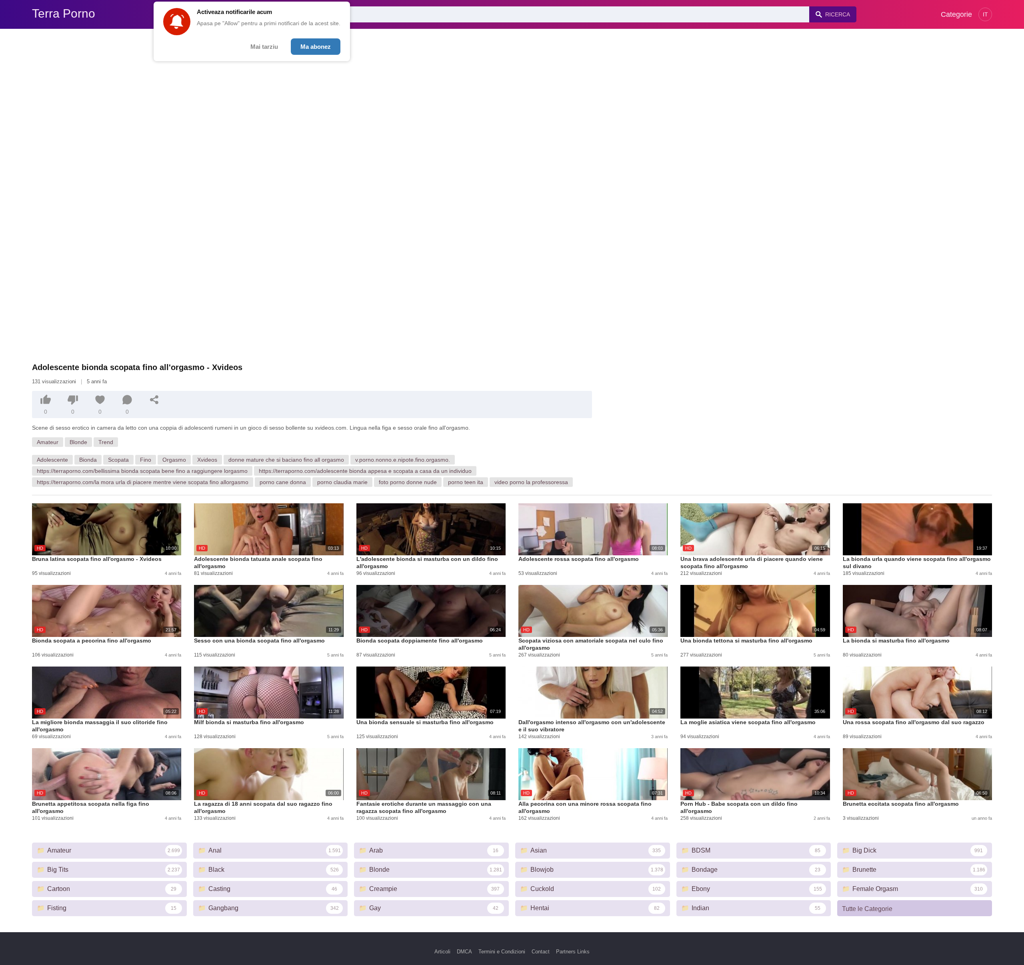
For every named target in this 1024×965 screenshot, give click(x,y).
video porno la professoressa (531, 482)
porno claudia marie (342, 482)
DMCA (464, 952)
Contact (541, 952)
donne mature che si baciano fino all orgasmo (286, 459)
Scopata (118, 459)
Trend (105, 442)
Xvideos (207, 459)
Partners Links (573, 952)
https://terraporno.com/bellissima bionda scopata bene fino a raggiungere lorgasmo (142, 471)
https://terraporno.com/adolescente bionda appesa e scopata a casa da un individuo (365, 471)
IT (985, 14)
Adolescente (52, 459)
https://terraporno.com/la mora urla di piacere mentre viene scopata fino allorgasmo (142, 482)
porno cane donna (283, 482)
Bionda (88, 459)
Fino (145, 459)
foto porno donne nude (408, 482)
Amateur (47, 442)
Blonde (78, 442)
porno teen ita (465, 482)
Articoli (442, 952)
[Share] (154, 399)
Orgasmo (174, 459)
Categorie (956, 14)
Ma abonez (315, 46)
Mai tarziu (264, 46)
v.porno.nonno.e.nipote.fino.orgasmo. (402, 459)
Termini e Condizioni (501, 952)
